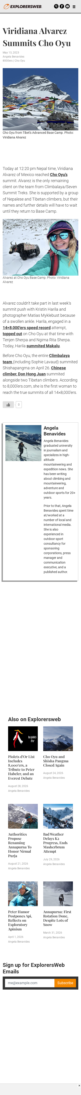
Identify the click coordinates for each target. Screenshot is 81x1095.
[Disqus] (40, 647)
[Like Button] (8, 404)
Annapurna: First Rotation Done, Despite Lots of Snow (57, 918)
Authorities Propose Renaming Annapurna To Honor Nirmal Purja (20, 845)
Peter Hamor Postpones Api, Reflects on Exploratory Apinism (20, 920)
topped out (12, 333)
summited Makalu (43, 345)
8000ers (8, 60)
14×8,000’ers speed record (27, 327)
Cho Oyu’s (59, 174)
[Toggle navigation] (74, 6)
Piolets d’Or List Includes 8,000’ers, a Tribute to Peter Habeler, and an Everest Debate (21, 767)
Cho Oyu (20, 60)
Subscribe (65, 983)
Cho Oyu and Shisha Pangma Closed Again (55, 760)
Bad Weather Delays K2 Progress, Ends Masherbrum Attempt (55, 843)
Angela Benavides (13, 56)
